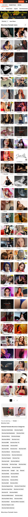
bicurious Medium (15, 461)
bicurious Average (16, 436)
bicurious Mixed (5, 501)
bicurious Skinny (6, 436)
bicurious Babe (5, 445)
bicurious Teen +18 (14, 442)
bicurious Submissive (17, 455)
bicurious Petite (20, 433)
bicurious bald (5, 483)
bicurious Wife (5, 448)
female (15, 421)
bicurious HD (5, 492)
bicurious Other (14, 483)
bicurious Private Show (20, 486)
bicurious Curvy (15, 439)
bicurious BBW (5, 442)
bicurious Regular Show (7, 486)
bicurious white (14, 480)
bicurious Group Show (7, 489)
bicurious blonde (15, 473)
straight (13, 470)
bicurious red (14, 476)
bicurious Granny (16, 452)
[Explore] (1, 1)
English (16, 8)
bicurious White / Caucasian (17, 501)
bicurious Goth (22, 448)
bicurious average (6, 467)
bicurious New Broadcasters (8, 433)
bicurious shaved (16, 467)
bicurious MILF (14, 445)
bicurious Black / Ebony (7, 498)
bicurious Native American (8, 508)
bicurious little (5, 470)
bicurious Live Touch (18, 489)
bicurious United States (7, 430)
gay (17, 470)
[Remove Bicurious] (7, 21)
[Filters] (2, 8)
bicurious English (19, 430)
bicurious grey (5, 480)
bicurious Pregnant (6, 458)
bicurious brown (5, 476)
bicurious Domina (6, 455)
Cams (5, 423)
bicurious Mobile (14, 492)
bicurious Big (5, 464)
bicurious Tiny (16, 458)
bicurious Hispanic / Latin (8, 504)
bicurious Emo (13, 448)
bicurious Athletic (6, 439)
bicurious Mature (6, 452)
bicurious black (5, 473)
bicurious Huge (13, 464)
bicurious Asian (18, 495)
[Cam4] (8, 1)
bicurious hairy (22, 464)
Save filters (13, 21)
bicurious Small (5, 461)
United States (9, 8)
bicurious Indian (18, 498)
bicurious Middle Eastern (7, 495)
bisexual (22, 470)
